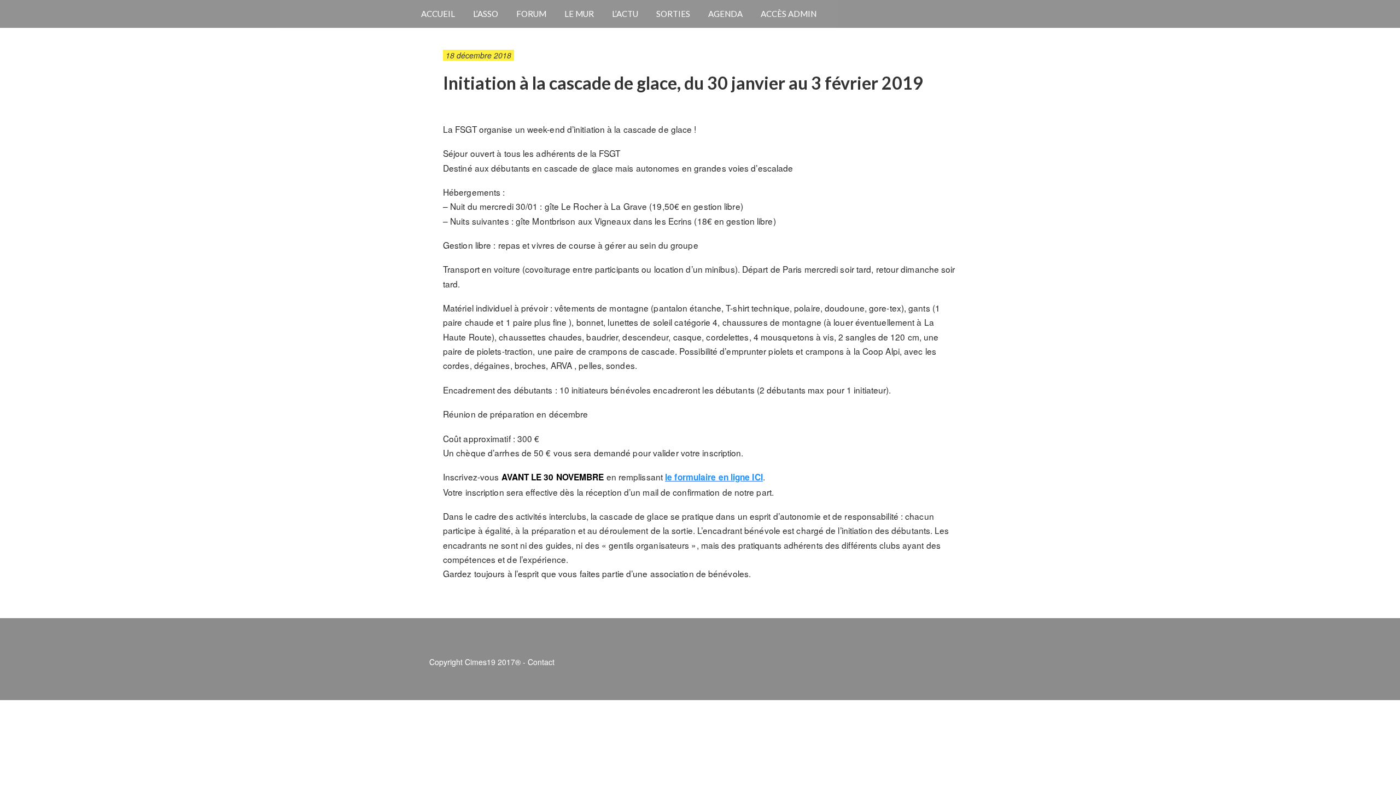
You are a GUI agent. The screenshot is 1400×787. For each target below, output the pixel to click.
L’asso (485, 14)
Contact (541, 661)
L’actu (625, 14)
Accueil (438, 14)
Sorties (673, 14)
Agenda (725, 14)
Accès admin (788, 14)
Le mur (579, 14)
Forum (531, 14)
